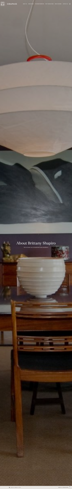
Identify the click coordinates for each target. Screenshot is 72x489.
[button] (64, 487)
